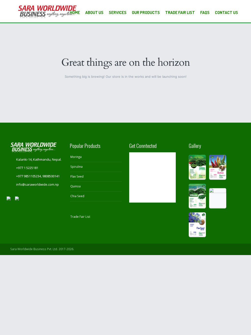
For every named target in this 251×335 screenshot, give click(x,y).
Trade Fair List (180, 12)
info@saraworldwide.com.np (37, 184)
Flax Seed (77, 176)
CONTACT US (226, 12)
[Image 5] (197, 224)
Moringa (76, 157)
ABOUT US (94, 12)
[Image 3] (197, 196)
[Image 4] (217, 198)
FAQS (205, 12)
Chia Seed (77, 196)
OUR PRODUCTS (146, 12)
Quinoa (75, 186)
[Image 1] (197, 167)
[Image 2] (217, 167)
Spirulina (76, 166)
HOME (75, 12)
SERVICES (117, 12)
